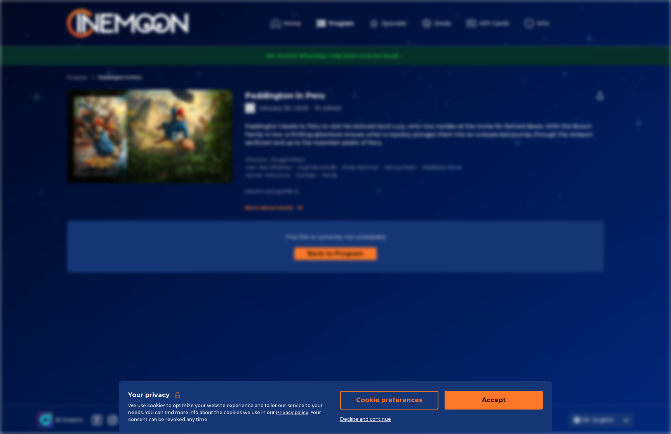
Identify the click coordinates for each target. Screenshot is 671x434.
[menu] (537, 23)
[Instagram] (112, 420)
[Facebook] (97, 420)
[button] (176, 136)
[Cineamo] (45, 420)
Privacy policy (292, 412)
